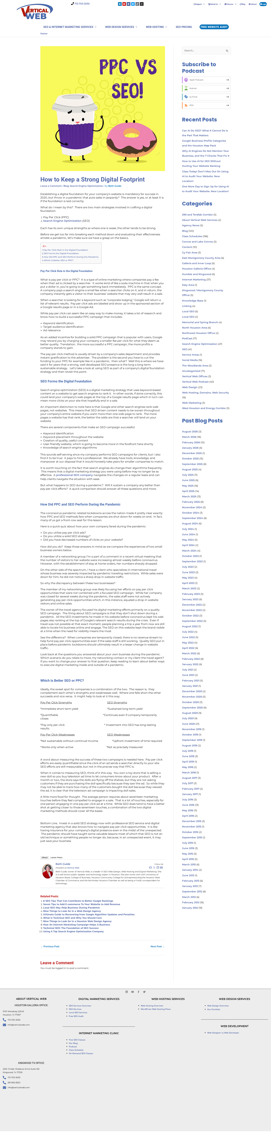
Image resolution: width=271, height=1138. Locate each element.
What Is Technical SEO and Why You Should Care (72, 918)
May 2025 (188, 486)
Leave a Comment (51, 186)
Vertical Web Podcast (195, 382)
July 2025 (188, 475)
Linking (187, 306)
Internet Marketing (194, 280)
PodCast (187, 338)
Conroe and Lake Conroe (197, 242)
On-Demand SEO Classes (81, 1054)
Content (187, 247)
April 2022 (188, 648)
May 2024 (188, 540)
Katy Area (188, 285)
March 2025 (189, 496)
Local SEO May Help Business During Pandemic (71, 907)
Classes (230, 4)
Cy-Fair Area (189, 253)
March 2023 (189, 588)
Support (198, 4)
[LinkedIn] (157, 867)
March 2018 (189, 773)
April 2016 (188, 816)
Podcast (253, 4)
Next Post (158, 947)
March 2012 (189, 897)
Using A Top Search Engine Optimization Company (73, 931)
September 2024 (192, 518)
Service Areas (190, 355)
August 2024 (190, 524)
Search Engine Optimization (86, 186)
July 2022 (188, 632)
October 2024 (190, 513)
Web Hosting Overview (152, 1006)
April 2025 (188, 491)
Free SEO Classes (77, 1040)
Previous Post (50, 947)
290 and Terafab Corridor (197, 215)
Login (264, 4)
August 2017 (189, 778)
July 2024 (188, 529)
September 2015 (192, 837)
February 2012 (190, 902)
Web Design (189, 387)
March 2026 (189, 437)
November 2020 (192, 697)
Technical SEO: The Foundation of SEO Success (71, 928)
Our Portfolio (213, 1010)
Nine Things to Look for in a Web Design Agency (72, 911)
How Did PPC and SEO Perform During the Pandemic (71, 257)
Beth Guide (63, 864)
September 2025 (192, 464)
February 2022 (191, 659)
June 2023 (188, 572)
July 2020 (188, 718)
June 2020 (188, 724)
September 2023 (192, 561)
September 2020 (192, 708)
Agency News (190, 225)
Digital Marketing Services (98, 999)
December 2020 (192, 691)
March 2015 (189, 865)
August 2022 (190, 626)
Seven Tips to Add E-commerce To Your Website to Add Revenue (81, 904)
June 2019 (188, 756)
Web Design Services (119, 27)
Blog (243, 4)
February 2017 (190, 789)
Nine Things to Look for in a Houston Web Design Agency (77, 921)
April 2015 (188, 859)
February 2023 (191, 594)
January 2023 (190, 599)
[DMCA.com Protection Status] (173, 1135)
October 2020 (190, 702)
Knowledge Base (192, 301)
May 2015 (187, 854)
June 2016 (188, 805)
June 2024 (188, 534)
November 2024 (192, 507)
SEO (184, 349)
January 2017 (190, 794)
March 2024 (189, 551)
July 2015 (187, 843)
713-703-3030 (82, 4)
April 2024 (188, 545)
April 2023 (188, 583)
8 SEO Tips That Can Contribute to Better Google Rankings (78, 901)
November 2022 (192, 610)
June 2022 (188, 637)
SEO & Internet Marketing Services (68, 27)
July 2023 (188, 567)
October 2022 (190, 616)
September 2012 (192, 892)
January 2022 (190, 664)
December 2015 (191, 821)
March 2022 (189, 653)
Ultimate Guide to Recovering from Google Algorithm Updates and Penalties (89, 914)
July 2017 (187, 783)
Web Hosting (155, 27)
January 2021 (190, 686)
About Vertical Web (31, 999)
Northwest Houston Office (198, 333)
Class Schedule (76, 1050)
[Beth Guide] (47, 871)
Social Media (190, 360)
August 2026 (190, 432)
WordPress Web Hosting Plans (156, 1009)
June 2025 (188, 480)
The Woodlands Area (195, 366)
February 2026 (191, 442)
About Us (214, 4)
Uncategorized (191, 371)
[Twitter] (154, 867)
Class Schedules (192, 236)
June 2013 (188, 875)
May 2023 (188, 578)
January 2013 (190, 886)
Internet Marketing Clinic (99, 1033)
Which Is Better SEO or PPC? (58, 260)
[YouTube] (161, 867)
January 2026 (190, 448)
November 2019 (191, 729)
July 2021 (187, 670)
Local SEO (188, 311)
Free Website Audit (214, 27)
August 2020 (190, 713)
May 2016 (187, 810)
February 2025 (191, 502)
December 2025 (192, 453)
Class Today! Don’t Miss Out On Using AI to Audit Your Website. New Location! (205, 176)
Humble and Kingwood (196, 274)
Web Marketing (191, 403)
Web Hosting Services (168, 999)
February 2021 (190, 681)
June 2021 (188, 675)
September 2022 (192, 621)
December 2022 (192, 605)
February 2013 (190, 881)
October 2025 (190, 459)
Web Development (235, 1026)
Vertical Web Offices (194, 376)
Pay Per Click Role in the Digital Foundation (65, 250)
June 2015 (188, 848)
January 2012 (190, 908)
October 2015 (190, 832)
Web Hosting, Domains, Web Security (205, 393)
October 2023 (190, 556)
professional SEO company (74, 475)
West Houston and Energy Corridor (204, 408)
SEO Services (75, 1009)
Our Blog (73, 1043)
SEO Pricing (184, 27)
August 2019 (189, 746)
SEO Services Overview (80, 1006)
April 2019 (188, 762)
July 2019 (187, 751)
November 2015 (191, 827)
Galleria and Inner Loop (196, 263)
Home (43, 34)
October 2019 (190, 735)
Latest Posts (56, 858)
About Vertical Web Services (200, 220)
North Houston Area (194, 328)
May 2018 (187, 767)
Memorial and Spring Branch (200, 322)
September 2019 (192, 740)
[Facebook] (150, 867)
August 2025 (190, 469)
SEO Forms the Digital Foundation (61, 253)
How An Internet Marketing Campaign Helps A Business (76, 924)
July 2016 (187, 800)
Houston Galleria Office (196, 269)
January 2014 (190, 870)
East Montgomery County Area (201, 258)
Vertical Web (73, 868)
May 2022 (188, 643)
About (45, 858)
